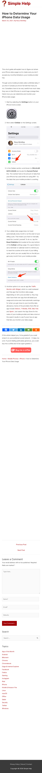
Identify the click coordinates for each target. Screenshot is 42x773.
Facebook (5, 669)
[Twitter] (13, 329)
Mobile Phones (13, 359)
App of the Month (8, 651)
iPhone (22, 359)
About (23, 764)
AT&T (29, 309)
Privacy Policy (15, 764)
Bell (33, 309)
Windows (5, 708)
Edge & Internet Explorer (10, 666)
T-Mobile (24, 309)
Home (4, 359)
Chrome (5, 660)
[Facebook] (5, 329)
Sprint (12, 311)
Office (4, 696)
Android (5, 654)
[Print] (36, 329)
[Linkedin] (21, 329)
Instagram (5, 678)
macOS (4, 693)
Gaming (4, 675)
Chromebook (6, 663)
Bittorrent (5, 657)
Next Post (21, 550)
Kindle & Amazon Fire (9, 687)
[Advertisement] (21, 43)
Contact (29, 764)
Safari (4, 699)
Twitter (4, 705)
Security (5, 702)
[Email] (28, 329)
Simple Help (19, 3)
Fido (36, 309)
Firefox (4, 672)
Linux (4, 690)
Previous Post (21, 545)
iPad (3, 681)
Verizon (17, 309)
